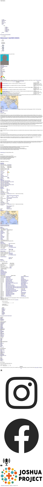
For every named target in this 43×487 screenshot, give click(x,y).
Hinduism (1, 71)
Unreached (1, 173)
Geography (1, 187)
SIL (21, 291)
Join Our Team (2, 349)
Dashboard (1, 318)
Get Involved (4, 22)
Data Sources (2, 354)
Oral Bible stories (8, 277)
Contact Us (6, 31)
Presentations (2, 331)
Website (8, 192)
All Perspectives (2, 322)
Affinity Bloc (2, 180)
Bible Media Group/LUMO (24, 280)
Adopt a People (2, 350)
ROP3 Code (2, 178)
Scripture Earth (23, 289)
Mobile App (2, 343)
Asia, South (8, 200)
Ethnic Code (2, 186)
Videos (1, 332)
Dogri (9, 243)
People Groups (4, 20)
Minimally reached (4, 89)
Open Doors (9, 193)
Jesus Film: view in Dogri (9, 279)
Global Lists (2, 320)
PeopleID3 (1, 177)
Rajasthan (17, 195)
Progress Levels (2, 328)
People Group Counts (3, 355)
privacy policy (37, 367)
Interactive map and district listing (4, 225)
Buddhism (1, 230)
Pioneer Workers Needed (3, 176)
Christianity (2, 231)
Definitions (6, 27)
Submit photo (2, 65)
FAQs (6, 28)
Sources (3, 314)
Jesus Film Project (23, 279)
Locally (1, 351)
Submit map (2, 210)
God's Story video (8, 278)
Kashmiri (10, 249)
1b (0, 85)
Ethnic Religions (2, 232)
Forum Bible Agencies (3, 271)
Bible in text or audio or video (10, 284)
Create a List (2, 323)
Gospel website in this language (10, 288)
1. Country (3, 302)
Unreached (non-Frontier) (5, 85)
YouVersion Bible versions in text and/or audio (12, 290)
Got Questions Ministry (24, 285)
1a (0, 83)
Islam (1, 234)
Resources (1, 259)
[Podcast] (7, 466)
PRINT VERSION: (15, 37)
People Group (2, 182)
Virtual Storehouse (2, 274)
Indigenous (1, 171)
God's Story (22, 278)
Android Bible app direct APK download (11, 291)
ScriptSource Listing (13, 247)
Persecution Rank (2, 193)
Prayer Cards (2, 315)
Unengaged (2, 175)
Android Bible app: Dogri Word (10, 294)
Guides (1, 339)
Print (1, 346)
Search (3, 19)
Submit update (2, 112)
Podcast (1, 344)
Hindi (12, 249)
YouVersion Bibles (23, 290)
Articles (1, 334)
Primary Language (2, 243)
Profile (1, 111)
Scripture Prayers (2, 152)
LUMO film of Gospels (9, 280)
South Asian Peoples (7, 180)
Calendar (1, 345)
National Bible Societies (3, 272)
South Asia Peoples (9, 198)
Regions (1, 326)
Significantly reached (5, 93)
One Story (22, 277)
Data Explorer (2, 319)
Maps (1, 209)
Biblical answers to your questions (10, 285)
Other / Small (2, 237)
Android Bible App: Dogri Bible (10, 293)
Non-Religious (2, 236)
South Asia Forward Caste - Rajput (9, 181)
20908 (8, 177)
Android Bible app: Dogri (9, 292)
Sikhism (1, 238)
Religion (1, 227)
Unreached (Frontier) (5, 83)
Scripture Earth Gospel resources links (11, 289)
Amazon (1, 269)
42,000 (1, 68)
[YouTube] (1, 466)
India (7, 199)
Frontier (1, 174)
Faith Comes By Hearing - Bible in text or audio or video (13, 286)
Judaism (1, 235)
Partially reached (4, 92)
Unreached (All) (4, 87)
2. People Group (4, 304)
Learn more (16, 299)
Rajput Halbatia (9, 164)
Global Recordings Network (25, 276)
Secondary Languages (3, 249)
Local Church (2, 335)
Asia (7, 190)
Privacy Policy (7, 485)
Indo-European (11, 245)
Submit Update (10, 315)
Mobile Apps (2, 333)
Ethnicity (3, 309)
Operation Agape (23, 293)
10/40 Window (2, 191)
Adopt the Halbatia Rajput (3, 66)
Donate (3, 32)
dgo (9, 244)
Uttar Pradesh (14, 195)
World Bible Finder (3, 273)
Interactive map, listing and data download (12, 197)
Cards (1, 338)
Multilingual (2, 336)
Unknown (1, 239)
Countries (1, 325)
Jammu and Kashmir (9, 195)
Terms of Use (7, 29)
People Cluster (2, 181)
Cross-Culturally (2, 352)
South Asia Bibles (23, 284)
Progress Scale (7, 80)
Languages (1, 241)
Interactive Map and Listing (4, 110)
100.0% (4, 71)
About (3, 23)
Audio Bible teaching (8, 276)
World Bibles (2, 270)
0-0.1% (1, 73)
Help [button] (2, 24)
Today (1, 342)
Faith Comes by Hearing (24, 286)
